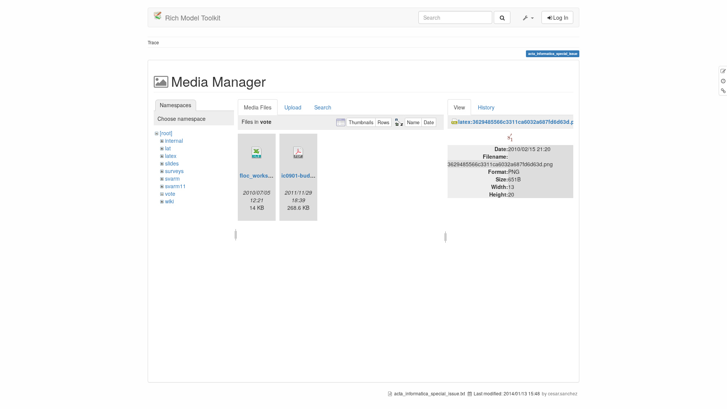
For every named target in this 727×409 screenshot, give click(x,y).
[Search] (502, 17)
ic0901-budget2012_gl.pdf (315, 175)
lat (168, 148)
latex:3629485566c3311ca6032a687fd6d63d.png (519, 121)
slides (172, 163)
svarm (172, 178)
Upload (292, 107)
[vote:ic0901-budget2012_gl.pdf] (298, 153)
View (459, 107)
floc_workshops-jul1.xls (271, 175)
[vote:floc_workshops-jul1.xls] (257, 153)
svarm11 (175, 186)
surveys (174, 171)
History (486, 107)
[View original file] (510, 136)
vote (170, 193)
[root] (166, 133)
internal (174, 140)
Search (322, 107)
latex (170, 155)
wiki (169, 201)
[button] (528, 17)
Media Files (257, 107)
